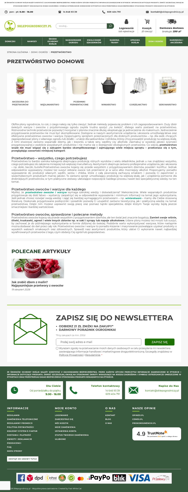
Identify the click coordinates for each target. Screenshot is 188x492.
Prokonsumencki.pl (144, 423)
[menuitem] (11, 41)
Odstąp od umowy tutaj (23, 459)
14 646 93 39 (70, 11)
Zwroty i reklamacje (19, 439)
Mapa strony (14, 451)
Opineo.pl (138, 415)
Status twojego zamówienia (72, 435)
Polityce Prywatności (71, 355)
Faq (9, 447)
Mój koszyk (61, 423)
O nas (108, 423)
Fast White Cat (75, 488)
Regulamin (13, 415)
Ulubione (60, 439)
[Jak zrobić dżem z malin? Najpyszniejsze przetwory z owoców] (37, 268)
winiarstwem (133, 198)
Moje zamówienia (65, 427)
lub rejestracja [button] (126, 30)
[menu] (94, 41)
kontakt (167, 11)
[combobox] (85, 26)
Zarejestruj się (64, 419)
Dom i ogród (39, 52)
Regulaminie (92, 355)
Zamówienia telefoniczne (22, 419)
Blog (108, 419)
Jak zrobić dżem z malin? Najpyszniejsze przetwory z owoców (37, 284)
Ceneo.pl (137, 419)
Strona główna (17, 52)
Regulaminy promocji (20, 423)
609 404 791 (114, 11)
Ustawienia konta (65, 431)
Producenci (14, 443)
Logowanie (61, 415)
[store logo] (27, 26)
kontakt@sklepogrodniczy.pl (162, 390)
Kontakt (110, 415)
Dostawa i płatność (19, 435)
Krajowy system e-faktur (22, 431)
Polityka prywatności (20, 427)
